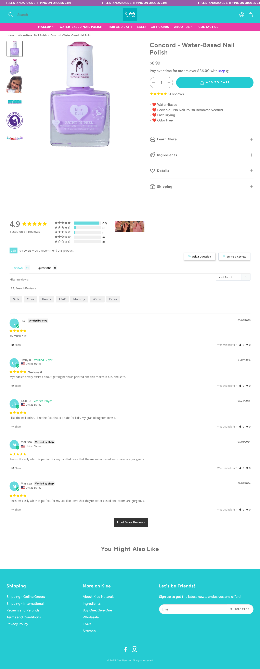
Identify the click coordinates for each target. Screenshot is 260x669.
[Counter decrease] (153, 82)
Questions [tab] (44, 268)
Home (10, 35)
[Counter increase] (169, 82)
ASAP (62, 299)
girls (16, 299)
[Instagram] (134, 649)
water (97, 299)
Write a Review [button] (236, 256)
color (30, 299)
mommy (79, 299)
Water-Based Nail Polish (32, 35)
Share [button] (18, 345)
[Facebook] (125, 649)
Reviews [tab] (17, 268)
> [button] (131, 522)
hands (46, 299)
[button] (33, 15)
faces (113, 299)
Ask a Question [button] (201, 256)
